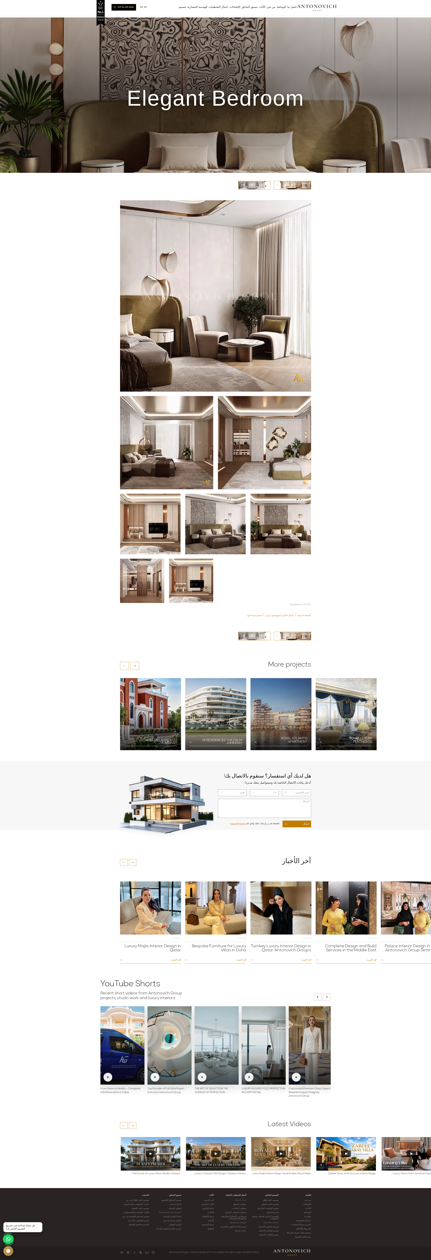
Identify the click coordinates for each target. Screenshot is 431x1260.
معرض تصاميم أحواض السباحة (168, 1229)
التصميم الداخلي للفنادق (139, 1225)
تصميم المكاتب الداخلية (269, 1231)
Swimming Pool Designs (170, 1212)
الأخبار (308, 1208)
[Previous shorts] (318, 997)
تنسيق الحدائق (175, 1195)
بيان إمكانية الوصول (303, 1237)
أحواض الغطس (175, 1225)
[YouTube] (122, 1252)
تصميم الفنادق (273, 1212)
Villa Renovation (271, 1223)
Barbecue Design (238, 1223)
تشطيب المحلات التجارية (235, 1212)
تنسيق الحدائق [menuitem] (250, 7)
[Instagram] (128, 1252)
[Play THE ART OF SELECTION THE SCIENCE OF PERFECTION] (217, 1045)
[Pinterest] (153, 1252)
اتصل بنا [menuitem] (291, 7)
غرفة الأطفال (208, 1217)
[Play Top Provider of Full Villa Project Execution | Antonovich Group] (170, 1045)
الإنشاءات (307, 1204)
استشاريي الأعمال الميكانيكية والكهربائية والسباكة (233, 1218)
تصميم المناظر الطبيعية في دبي (135, 1217)
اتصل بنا (307, 1217)
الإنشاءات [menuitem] (234, 7)
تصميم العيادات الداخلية (269, 1235)
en (141, 7)
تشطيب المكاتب (239, 1208)
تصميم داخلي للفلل (271, 1200)
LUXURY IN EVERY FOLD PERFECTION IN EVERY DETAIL (263, 1091)
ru (145, 7)
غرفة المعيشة (208, 1225)
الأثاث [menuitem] (262, 7)
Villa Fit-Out (240, 1200)
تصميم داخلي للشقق (270, 1204)
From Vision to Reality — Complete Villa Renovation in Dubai (120, 1091)
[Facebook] (134, 1252)
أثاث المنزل (209, 1200)
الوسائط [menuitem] (281, 7)
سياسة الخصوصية (237, 824)
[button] (124, 666)
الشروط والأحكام (303, 1229)
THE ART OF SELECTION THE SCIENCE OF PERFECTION (211, 1091)
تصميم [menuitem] (182, 7)
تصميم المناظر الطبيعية (171, 1200)
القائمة (308, 1195)
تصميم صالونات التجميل (268, 1227)
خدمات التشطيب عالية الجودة (136, 1204)
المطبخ (211, 1229)
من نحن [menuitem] (271, 7)
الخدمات (145, 1195)
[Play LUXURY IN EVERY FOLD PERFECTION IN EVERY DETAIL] (264, 1045)
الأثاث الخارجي (207, 1204)
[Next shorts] (327, 997)
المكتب (211, 1212)
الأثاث (211, 1195)
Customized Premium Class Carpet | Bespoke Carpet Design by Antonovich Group (310, 1093)
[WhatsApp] (8, 1239)
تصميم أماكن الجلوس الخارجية (233, 1227)
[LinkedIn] (147, 1252)
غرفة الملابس (208, 1208)
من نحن (307, 1200)
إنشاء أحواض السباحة (172, 1217)
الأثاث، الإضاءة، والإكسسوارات (136, 1212)
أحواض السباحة (175, 1208)
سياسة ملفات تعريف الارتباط (299, 1233)
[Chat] (8, 1251)
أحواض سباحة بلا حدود (172, 1221)
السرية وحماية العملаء (301, 1225)
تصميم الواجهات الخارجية (268, 1208)
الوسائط (307, 1212)
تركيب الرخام (240, 1231)
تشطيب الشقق (239, 1204)
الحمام (211, 1221)
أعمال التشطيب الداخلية (236, 1195)
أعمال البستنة (175, 1204)
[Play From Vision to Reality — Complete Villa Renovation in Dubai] (122, 1045)
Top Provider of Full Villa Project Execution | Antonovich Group (166, 1091)
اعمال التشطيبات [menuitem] (218, 7)
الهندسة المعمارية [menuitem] (197, 7)
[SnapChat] (140, 1252)
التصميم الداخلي (272, 1195)
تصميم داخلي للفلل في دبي (137, 1200)
